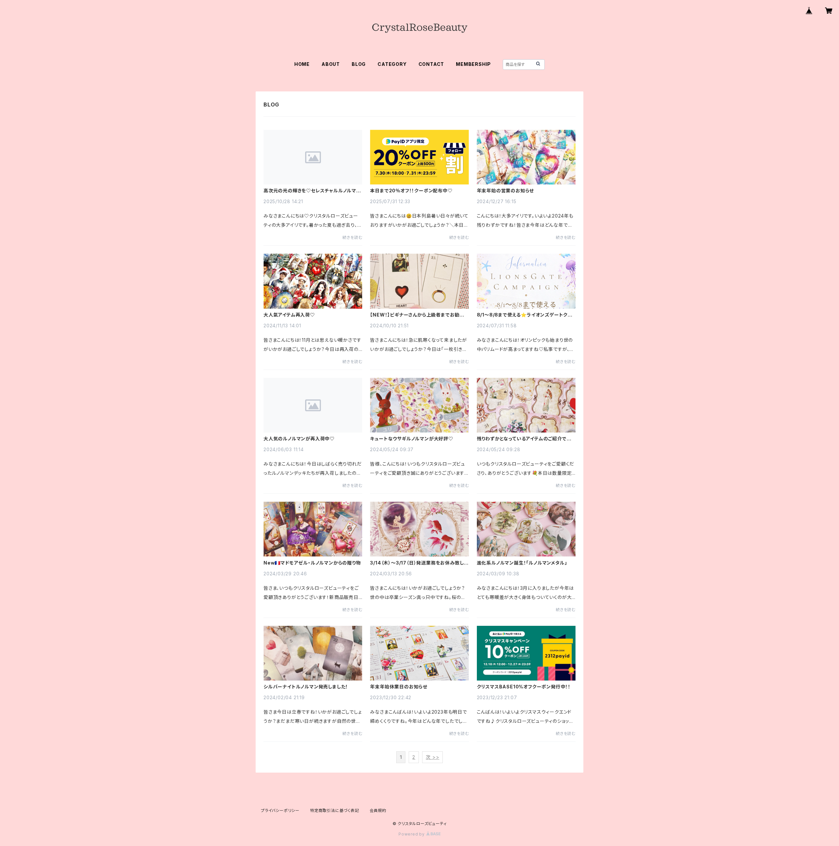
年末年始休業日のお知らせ (398, 686)
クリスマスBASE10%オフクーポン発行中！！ (524, 686)
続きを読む (352, 237)
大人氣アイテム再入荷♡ (289, 315)
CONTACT (431, 64)
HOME (302, 64)
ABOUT (331, 64)
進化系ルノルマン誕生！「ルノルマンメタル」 (522, 563)
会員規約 (378, 810)
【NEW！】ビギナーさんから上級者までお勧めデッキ (417, 315)
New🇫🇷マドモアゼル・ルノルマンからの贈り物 (312, 563)
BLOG (359, 64)
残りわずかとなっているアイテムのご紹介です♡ (524, 438)
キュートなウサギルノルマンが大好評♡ (411, 438)
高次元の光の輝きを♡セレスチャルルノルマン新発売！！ (312, 190)
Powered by (412, 834)
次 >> (432, 757)
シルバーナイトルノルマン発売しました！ (305, 686)
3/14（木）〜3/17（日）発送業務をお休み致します (419, 563)
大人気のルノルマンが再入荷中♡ (299, 438)
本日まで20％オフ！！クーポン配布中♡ (411, 190)
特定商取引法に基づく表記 (334, 810)
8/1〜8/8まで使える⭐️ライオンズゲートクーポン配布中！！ (525, 315)
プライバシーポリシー (280, 810)
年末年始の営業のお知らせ (505, 190)
